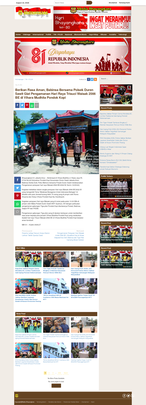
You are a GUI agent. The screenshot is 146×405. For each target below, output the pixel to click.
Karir (92, 402)
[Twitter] (92, 79)
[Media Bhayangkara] (33, 13)
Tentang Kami (41, 402)
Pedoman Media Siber (71, 402)
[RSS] (95, 79)
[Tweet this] (22, 105)
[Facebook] (88, 79)
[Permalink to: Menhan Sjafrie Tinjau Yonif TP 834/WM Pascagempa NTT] (84, 286)
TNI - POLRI (26, 101)
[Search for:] (110, 79)
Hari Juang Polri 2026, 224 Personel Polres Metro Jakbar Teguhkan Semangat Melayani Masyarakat (83, 336)
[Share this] (17, 105)
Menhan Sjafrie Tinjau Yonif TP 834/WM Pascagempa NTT (81, 361)
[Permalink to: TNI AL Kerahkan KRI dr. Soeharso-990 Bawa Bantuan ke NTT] (56, 286)
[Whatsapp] (32, 105)
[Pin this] (27, 105)
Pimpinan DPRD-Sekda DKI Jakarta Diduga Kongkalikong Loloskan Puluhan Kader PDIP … (115, 188)
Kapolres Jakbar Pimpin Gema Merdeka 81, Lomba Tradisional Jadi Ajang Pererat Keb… (115, 237)
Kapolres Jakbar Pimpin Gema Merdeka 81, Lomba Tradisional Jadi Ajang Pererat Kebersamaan (28, 270)
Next (66, 373)
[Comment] (37, 105)
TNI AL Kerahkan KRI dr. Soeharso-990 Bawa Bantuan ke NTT (55, 297)
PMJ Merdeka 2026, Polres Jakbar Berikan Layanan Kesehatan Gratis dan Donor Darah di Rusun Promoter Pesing (28, 362)
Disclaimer (85, 402)
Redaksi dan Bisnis (54, 402)
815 (59, 373)
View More (56, 386)
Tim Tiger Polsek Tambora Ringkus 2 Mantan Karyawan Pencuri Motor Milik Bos (54, 270)
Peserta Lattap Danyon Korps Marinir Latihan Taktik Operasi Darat (36, 233)
